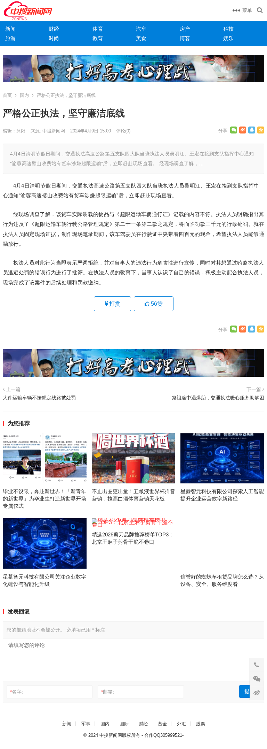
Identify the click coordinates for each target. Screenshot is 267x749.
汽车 (141, 29)
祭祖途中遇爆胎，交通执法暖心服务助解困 (218, 397)
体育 (97, 29)
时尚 (54, 38)
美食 (141, 38)
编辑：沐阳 (14, 130)
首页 (7, 95)
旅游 (10, 38)
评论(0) (123, 130)
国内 (24, 95)
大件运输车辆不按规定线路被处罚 (39, 397)
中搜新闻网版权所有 (119, 735)
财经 (54, 29)
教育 (97, 38)
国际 (124, 723)
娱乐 (228, 38)
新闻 (10, 29)
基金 (162, 723)
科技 (228, 29)
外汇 (181, 723)
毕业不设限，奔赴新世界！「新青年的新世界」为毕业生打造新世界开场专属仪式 (44, 498)
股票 (200, 723)
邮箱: (107, 692)
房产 (185, 29)
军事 (85, 723)
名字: (16, 692)
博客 (185, 38)
